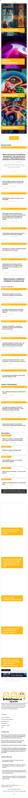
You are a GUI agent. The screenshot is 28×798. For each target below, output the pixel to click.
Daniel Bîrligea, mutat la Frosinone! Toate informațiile (13, 198)
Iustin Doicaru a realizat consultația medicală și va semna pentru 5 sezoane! (14, 249)
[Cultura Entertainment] (14, 52)
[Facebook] (14, 794)
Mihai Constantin (5, 441)
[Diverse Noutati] (14, 85)
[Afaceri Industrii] (14, 19)
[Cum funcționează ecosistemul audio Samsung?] (14, 586)
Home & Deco (5, 435)
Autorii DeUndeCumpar (10, 161)
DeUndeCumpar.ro (21, 785)
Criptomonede (22, 680)
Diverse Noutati (6, 147)
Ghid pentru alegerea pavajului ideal (11, 450)
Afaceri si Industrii (6, 289)
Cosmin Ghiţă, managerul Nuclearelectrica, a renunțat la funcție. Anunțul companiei (13, 233)
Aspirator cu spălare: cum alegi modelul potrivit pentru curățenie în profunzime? (12, 439)
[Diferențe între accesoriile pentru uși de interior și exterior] (14, 520)
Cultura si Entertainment (8, 386)
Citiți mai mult (14, 171)
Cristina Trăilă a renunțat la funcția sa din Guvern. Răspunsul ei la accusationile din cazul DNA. (13, 183)
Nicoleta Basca (5, 451)
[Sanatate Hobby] (14, 117)
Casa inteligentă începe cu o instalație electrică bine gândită (12, 460)
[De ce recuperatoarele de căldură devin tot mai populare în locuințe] (14, 619)
